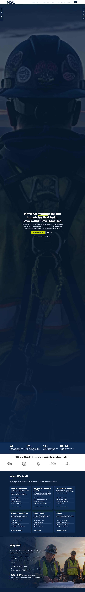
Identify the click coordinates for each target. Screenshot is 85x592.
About (33, 2)
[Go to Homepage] (11, 2)
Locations (52, 2)
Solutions (39, 2)
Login (75, 2)
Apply (1, 17)
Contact (69, 2)
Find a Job (49, 232)
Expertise (45, 2)
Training (63, 2)
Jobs (58, 2)
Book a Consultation (38, 232)
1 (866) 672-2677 (48, 236)
